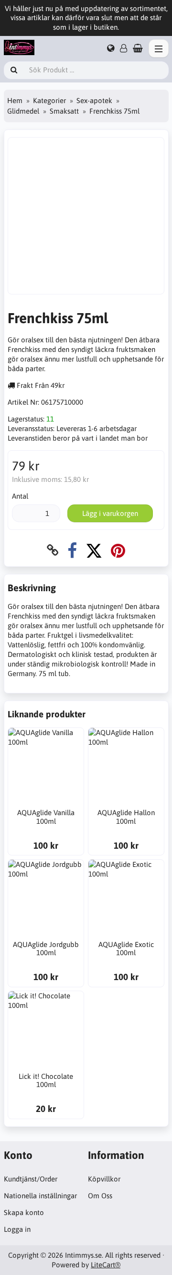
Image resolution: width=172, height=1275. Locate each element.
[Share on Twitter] (94, 550)
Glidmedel (23, 111)
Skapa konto (24, 1212)
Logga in (17, 1229)
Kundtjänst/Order (30, 1179)
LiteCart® (105, 1265)
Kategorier (49, 100)
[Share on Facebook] (72, 550)
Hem (14, 100)
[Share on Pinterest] (118, 550)
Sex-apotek (94, 100)
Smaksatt (64, 111)
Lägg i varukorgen (110, 513)
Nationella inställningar (40, 1196)
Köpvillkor (104, 1179)
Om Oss (100, 1196)
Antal (20, 496)
